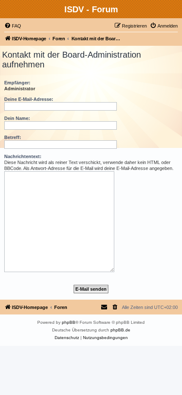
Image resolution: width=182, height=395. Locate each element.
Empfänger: (17, 82)
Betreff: (12, 137)
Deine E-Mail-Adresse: (28, 99)
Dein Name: (17, 118)
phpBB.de (120, 330)
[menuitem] (12, 26)
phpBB (68, 322)
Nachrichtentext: (22, 156)
